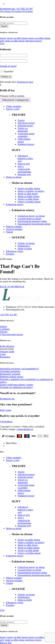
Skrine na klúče (25, 248)
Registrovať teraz (25, 82)
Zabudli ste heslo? (8, 66)
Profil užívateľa (7, 346)
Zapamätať (8, 71)
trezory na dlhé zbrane (17, 38)
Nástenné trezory (25, 125)
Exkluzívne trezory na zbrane (31, 216)
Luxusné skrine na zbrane (29, 218)
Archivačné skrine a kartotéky (26, 135)
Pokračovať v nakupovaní (15, 100)
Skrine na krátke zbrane (28, 196)
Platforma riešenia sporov (11, 376)
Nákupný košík (7, 351)
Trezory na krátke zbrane (29, 201)
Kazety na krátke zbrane (29, 188)
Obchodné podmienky (10, 371)
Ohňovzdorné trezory (24, 140)
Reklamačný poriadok (10, 374)
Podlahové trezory (26, 144)
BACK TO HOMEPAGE (12, 286)
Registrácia (5, 357)
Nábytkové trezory (26, 123)
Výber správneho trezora (11, 334)
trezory (3, 38)
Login (3, 354)
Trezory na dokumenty (23, 129)
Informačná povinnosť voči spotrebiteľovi (19, 368)
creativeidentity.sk (25, 429)
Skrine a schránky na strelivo (31, 191)
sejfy (2, 41)
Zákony (3, 326)
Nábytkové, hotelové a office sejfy (25, 158)
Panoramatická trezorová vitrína (32, 221)
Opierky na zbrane (26, 243)
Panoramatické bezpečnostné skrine (34, 224)
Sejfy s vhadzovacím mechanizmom (24, 169)
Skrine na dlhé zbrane (28, 194)
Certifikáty (5, 329)
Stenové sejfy (24, 164)
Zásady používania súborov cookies (16, 384)
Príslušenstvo (24, 246)
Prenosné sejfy (24, 174)
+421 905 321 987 (8, 314)
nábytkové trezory (33, 41)
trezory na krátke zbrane (39, 38)
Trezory (21, 120)
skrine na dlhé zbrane (15, 41)
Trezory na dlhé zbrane (28, 199)
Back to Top (5, 642)
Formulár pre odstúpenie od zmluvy (16, 387)
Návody (3, 331)
